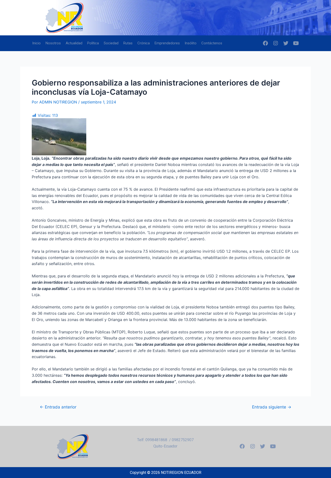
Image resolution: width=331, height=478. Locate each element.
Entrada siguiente (271, 407)
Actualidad (74, 43)
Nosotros (53, 43)
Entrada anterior (58, 407)
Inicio (36, 43)
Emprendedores (167, 43)
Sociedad (111, 43)
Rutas (128, 43)
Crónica (143, 43)
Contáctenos (211, 43)
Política (93, 43)
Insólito (191, 43)
